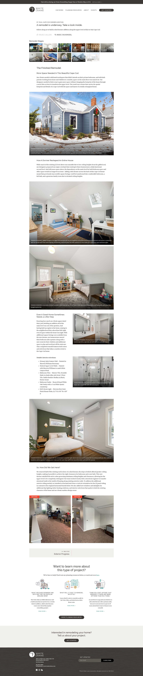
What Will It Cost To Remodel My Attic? (71, 593)
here (97, 575)
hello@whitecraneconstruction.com (45, 666)
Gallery (45, 34)
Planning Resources (73, 10)
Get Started (106, 10)
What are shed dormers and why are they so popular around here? (43, 594)
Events (94, 10)
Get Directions (40, 662)
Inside (64, 34)
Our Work (59, 10)
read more (41, 611)
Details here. (96, 2)
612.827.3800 (39, 665)
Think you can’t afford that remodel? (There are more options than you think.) (100, 594)
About (86, 10)
